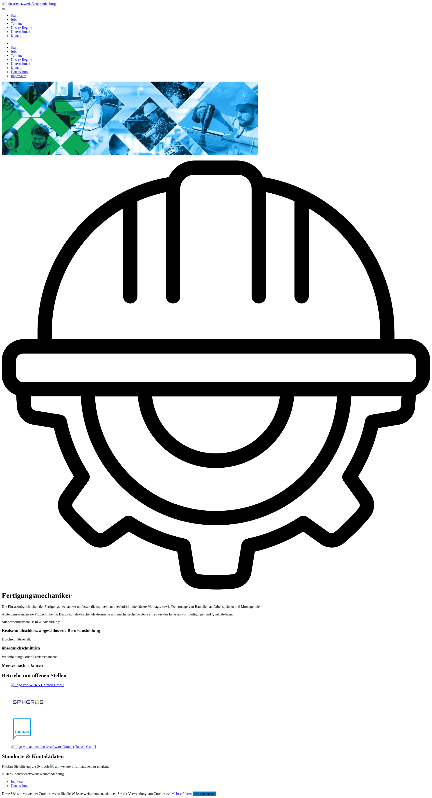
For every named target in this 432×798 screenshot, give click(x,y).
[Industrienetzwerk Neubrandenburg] (29, 4)
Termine (16, 23)
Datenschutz (19, 72)
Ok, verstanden (204, 794)
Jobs (14, 19)
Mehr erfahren (181, 794)
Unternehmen (20, 32)
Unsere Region (21, 28)
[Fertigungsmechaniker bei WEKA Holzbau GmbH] (216, 685)
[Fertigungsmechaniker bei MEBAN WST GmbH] (216, 729)
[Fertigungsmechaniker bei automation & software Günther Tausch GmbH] (216, 747)
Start (14, 15)
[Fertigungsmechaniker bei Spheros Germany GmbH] (216, 702)
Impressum (18, 76)
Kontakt (16, 36)
